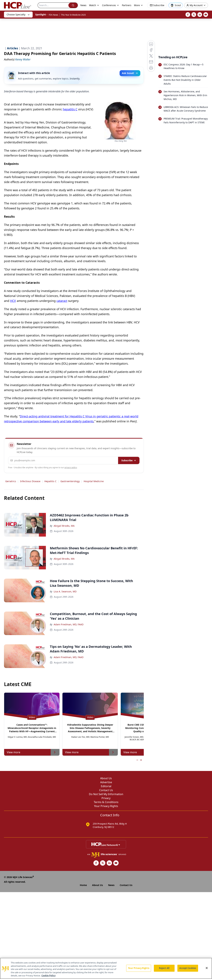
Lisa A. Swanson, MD (65, 591)
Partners (126, 5)
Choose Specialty (16, 14)
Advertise (106, 782)
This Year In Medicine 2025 (73, 14)
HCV (13, 301)
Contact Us (106, 790)
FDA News (53, 14)
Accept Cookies (187, 968)
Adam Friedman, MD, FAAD (68, 624)
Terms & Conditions (106, 802)
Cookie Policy (48, 975)
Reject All (164, 968)
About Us (106, 778)
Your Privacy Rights (106, 806)
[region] (106, 968)
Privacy (106, 798)
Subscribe (126, 460)
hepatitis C (70, 109)
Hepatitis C (50, 481)
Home (83, 885)
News (83, 5)
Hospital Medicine (94, 481)
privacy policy (70, 467)
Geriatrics (10, 481)
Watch (92, 5)
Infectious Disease (30, 481)
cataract (61, 301)
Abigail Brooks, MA (64, 525)
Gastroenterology (70, 481)
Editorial (106, 786)
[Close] (206, 968)
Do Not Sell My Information (106, 794)
